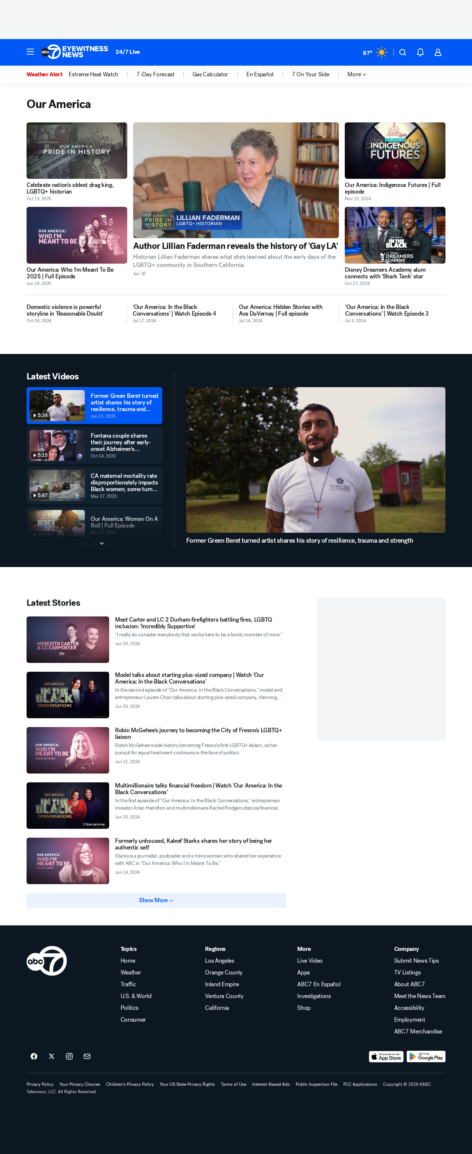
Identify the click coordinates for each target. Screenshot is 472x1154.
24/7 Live (127, 52)
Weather (131, 973)
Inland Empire (222, 984)
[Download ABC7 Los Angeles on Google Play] (426, 1057)
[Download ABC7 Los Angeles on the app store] (386, 1057)
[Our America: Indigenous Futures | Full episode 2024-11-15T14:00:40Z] (395, 150)
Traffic (128, 984)
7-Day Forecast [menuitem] (155, 74)
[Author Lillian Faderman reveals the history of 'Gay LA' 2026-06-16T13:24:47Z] (236, 180)
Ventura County (224, 996)
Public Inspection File (316, 1084)
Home (128, 961)
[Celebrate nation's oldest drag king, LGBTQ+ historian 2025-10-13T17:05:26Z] (77, 150)
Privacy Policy (40, 1084)
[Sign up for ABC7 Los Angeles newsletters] (87, 1056)
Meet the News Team (419, 996)
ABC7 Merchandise (418, 1032)
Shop (303, 1008)
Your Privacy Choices (79, 1084)
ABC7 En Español (318, 984)
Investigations (314, 996)
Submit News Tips (416, 961)
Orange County (224, 973)
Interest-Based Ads (271, 1084)
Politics (129, 1008)
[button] (30, 51)
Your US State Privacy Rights (187, 1084)
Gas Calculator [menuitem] (210, 74)
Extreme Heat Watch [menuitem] (93, 74)
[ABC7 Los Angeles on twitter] (51, 1056)
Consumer (133, 1020)
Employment (409, 1020)
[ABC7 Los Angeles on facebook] (34, 1056)
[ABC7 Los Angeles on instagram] (69, 1056)
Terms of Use (233, 1084)
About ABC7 (409, 984)
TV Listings (407, 973)
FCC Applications (360, 1084)
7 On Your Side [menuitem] (310, 74)
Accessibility (409, 1008)
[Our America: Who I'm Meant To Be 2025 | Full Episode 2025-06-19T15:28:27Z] (77, 235)
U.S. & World (136, 996)
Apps (303, 973)
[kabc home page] (47, 961)
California (217, 1008)
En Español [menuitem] (260, 74)
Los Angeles (219, 961)
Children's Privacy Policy (130, 1084)
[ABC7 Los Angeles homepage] (74, 52)
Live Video (310, 961)
